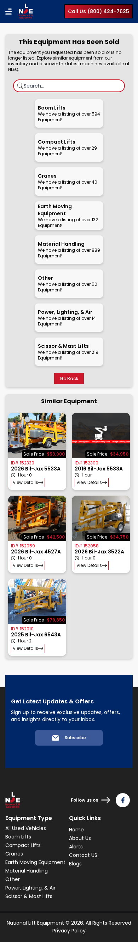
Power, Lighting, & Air (30, 887)
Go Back (69, 378)
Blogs (75, 863)
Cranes (14, 853)
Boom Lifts (18, 836)
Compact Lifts (23, 845)
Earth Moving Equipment (35, 862)
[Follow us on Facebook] (123, 800)
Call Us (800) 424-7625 (98, 11)
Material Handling (26, 870)
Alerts (76, 846)
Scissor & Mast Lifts (28, 896)
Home (76, 829)
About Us (80, 838)
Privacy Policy (69, 930)
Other (12, 879)
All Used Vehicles (25, 828)
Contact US (83, 855)
